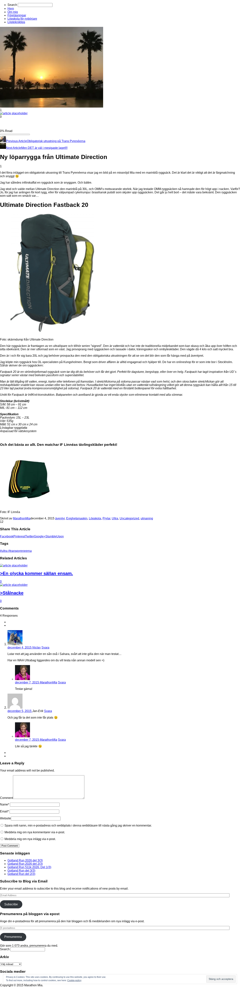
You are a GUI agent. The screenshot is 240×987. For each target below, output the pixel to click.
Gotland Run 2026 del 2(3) (25, 863)
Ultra (115, 518)
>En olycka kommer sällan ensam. (36, 573)
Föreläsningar (17, 15)
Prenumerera (13, 936)
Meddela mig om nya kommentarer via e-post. (34, 832)
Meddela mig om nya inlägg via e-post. (30, 839)
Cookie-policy (74, 980)
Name (4, 804)
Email (4, 811)
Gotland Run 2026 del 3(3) (25, 860)
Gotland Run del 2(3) (21, 873)
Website (5, 818)
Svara (45, 647)
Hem (11, 8)
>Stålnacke (11, 592)
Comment (6, 797)
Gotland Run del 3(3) (21, 870)
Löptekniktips (16, 22)
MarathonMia (21, 518)
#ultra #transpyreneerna (16, 550)
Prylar (106, 518)
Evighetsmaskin (76, 518)
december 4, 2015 (20, 647)
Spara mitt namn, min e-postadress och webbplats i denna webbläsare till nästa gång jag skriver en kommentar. (78, 825)
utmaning (147, 518)
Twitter (29, 536)
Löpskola (95, 518)
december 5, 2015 (20, 711)
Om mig (13, 12)
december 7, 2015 (27, 682)
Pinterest (19, 536)
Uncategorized (129, 518)
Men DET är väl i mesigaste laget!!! (44, 147)
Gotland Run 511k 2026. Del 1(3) (29, 867)
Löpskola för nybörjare (22, 18)
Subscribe (11, 904)
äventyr (60, 518)
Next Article (13, 147)
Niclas (36, 647)
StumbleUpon (54, 536)
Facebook (6, 536)
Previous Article (16, 141)
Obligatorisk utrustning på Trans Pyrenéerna (56, 141)
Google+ (39, 536)
